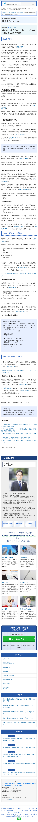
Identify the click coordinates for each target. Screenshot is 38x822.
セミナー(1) (6, 659)
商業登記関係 (13, 27)
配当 (14, 447)
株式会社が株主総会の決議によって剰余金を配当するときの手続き (19, 700)
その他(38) (6, 688)
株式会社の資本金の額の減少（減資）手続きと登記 (17, 718)
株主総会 (5, 447)
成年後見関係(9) (7, 679)
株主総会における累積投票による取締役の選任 (16, 438)
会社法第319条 (22, 267)
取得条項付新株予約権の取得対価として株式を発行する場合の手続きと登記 (19, 739)
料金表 (30, 523)
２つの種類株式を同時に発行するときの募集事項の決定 (19, 747)
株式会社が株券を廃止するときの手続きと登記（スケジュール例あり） (19, 706)
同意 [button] (19, 819)
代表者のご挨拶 (7, 523)
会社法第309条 (20, 311)
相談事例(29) (6, 684)
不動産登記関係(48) (8, 675)
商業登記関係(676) (8, 663)
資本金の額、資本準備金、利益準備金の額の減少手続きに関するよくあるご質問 (19, 773)
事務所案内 (19, 523)
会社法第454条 (12, 288)
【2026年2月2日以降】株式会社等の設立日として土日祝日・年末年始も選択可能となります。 (18, 755)
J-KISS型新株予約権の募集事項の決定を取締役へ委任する (19, 764)
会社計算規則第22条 (25, 189)
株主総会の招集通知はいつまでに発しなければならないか (19, 712)
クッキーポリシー (25, 814)
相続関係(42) (6, 667)
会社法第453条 (21, 47)
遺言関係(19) (6, 671)
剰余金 (10, 447)
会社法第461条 (20, 134)
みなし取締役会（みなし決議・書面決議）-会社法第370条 (19, 723)
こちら (10, 798)
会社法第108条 (18, 226)
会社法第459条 (11, 366)
